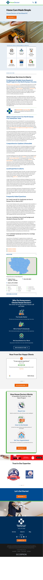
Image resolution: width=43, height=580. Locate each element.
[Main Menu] (36, 2)
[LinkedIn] (21, 536)
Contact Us (21, 540)
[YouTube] (23, 536)
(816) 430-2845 (21, 526)
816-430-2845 (27, 279)
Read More (21, 368)
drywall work (32, 88)
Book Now (11, 17)
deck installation (9, 160)
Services (14, 531)
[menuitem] (14, 551)
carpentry (30, 159)
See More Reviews (20, 385)
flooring (24, 156)
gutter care (15, 176)
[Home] (13, 2)
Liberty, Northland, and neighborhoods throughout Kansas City (21, 127)
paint (35, 156)
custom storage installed (14, 158)
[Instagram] (16, 536)
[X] (19, 536)
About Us (22, 531)
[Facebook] (26, 536)
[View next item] (23, 381)
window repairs (19, 88)
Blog (30, 531)
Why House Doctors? (20, 347)
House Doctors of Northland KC (14, 84)
